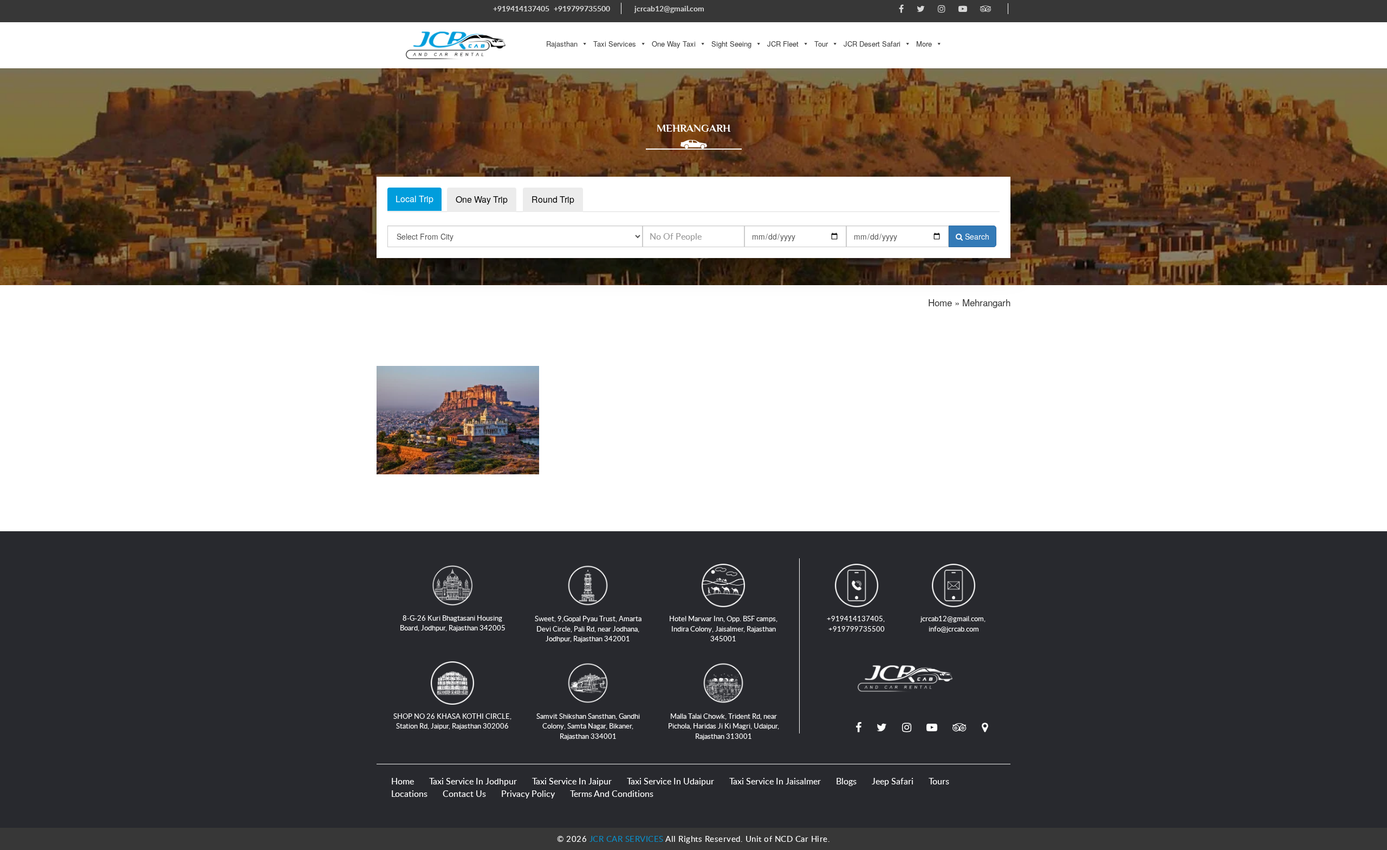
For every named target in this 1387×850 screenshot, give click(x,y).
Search (976, 236)
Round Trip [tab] (553, 199)
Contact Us (464, 794)
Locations (409, 794)
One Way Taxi (674, 43)
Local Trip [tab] (414, 198)
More (924, 43)
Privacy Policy (528, 794)
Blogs (846, 781)
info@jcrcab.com (954, 629)
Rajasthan (562, 43)
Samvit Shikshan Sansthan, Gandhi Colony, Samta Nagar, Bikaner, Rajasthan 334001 (588, 726)
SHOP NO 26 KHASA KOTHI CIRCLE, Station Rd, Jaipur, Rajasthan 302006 (452, 721)
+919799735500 (582, 8)
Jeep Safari (892, 781)
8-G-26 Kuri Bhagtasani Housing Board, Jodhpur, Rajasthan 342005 (452, 623)
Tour (821, 43)
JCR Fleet (783, 43)
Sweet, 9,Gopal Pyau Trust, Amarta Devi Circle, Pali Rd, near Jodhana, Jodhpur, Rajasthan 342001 (588, 628)
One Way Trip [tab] (482, 199)
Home (402, 781)
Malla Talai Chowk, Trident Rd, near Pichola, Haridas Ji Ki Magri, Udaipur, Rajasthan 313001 (723, 726)
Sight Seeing (731, 43)
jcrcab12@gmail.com (669, 8)
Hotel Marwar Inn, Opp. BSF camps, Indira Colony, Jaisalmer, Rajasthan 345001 (723, 628)
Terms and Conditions (611, 794)
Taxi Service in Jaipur (572, 781)
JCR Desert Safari (872, 43)
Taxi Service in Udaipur (670, 781)
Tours (939, 781)
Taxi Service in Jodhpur (473, 781)
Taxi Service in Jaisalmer (775, 781)
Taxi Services (614, 43)
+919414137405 (521, 8)
